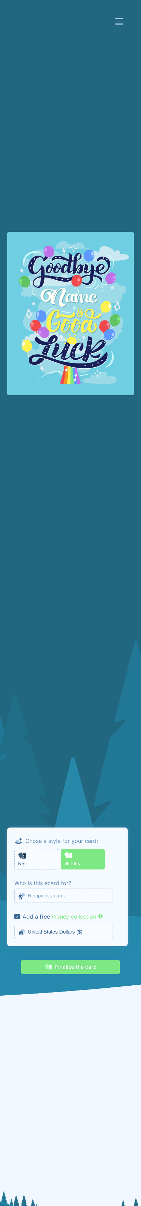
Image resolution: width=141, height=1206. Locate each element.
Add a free (36, 916)
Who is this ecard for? (42, 883)
